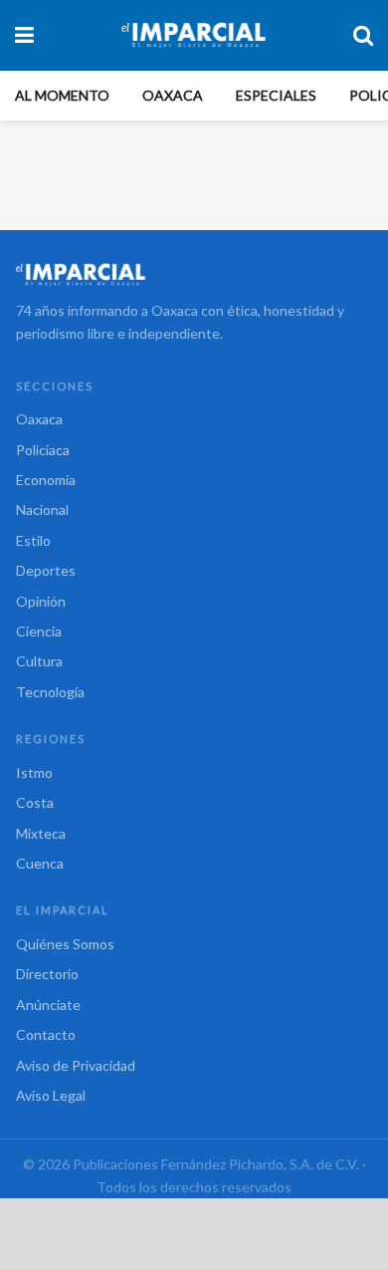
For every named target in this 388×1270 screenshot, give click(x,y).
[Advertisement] (194, 1233)
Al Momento (62, 95)
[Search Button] (363, 35)
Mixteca (41, 833)
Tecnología (50, 691)
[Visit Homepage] (194, 35)
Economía (46, 479)
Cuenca (40, 863)
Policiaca (43, 449)
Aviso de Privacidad (75, 1065)
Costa (35, 802)
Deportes (46, 570)
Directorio (47, 973)
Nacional (42, 509)
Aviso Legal (51, 1095)
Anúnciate (48, 1004)
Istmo (34, 772)
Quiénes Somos (65, 943)
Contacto (46, 1034)
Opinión (41, 601)
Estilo (33, 540)
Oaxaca (172, 95)
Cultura (39, 660)
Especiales (276, 95)
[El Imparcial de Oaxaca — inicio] (194, 274)
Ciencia (39, 631)
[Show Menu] (24, 35)
